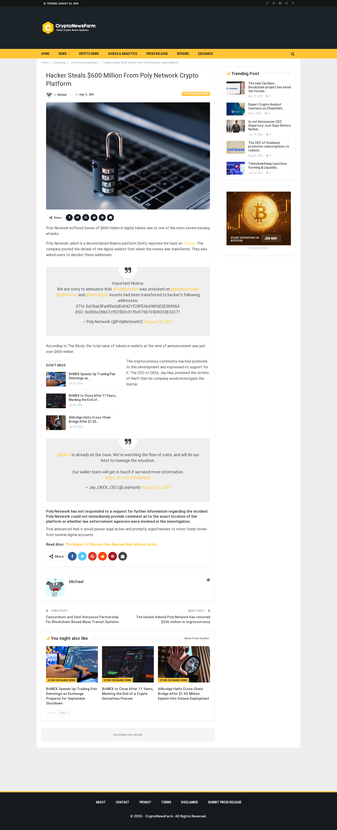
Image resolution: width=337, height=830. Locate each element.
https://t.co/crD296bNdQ (128, 477)
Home (45, 54)
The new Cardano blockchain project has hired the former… (269, 87)
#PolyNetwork (125, 289)
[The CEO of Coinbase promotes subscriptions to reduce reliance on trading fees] (236, 147)
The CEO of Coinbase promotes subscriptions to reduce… (268, 146)
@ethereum (66, 295)
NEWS (62, 54)
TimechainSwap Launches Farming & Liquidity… (267, 165)
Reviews (183, 54)
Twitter (189, 243)
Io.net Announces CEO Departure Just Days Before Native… (269, 125)
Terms (166, 802)
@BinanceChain (185, 289)
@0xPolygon (97, 295)
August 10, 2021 (158, 321)
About (101, 802)
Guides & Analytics (122, 54)
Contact (122, 802)
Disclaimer (189, 802)
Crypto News (89, 54)
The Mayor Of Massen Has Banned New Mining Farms (111, 544)
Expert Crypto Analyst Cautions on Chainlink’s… (266, 106)
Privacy (145, 802)
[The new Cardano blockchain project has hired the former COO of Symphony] (236, 87)
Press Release (157, 54)
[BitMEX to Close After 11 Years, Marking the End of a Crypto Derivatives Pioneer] (128, 664)
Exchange (205, 54)
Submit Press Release (224, 802)
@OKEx (64, 455)
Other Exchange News (196, 93)
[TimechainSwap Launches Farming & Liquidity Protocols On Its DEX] (236, 168)
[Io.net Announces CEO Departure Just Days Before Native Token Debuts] (236, 126)
